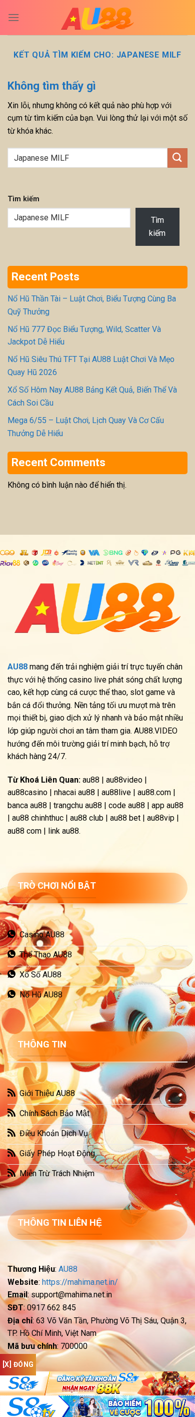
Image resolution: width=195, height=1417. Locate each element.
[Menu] (14, 17)
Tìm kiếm (24, 199)
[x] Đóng (18, 1364)
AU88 (68, 1269)
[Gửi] (178, 158)
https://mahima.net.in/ (80, 1282)
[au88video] (98, 17)
